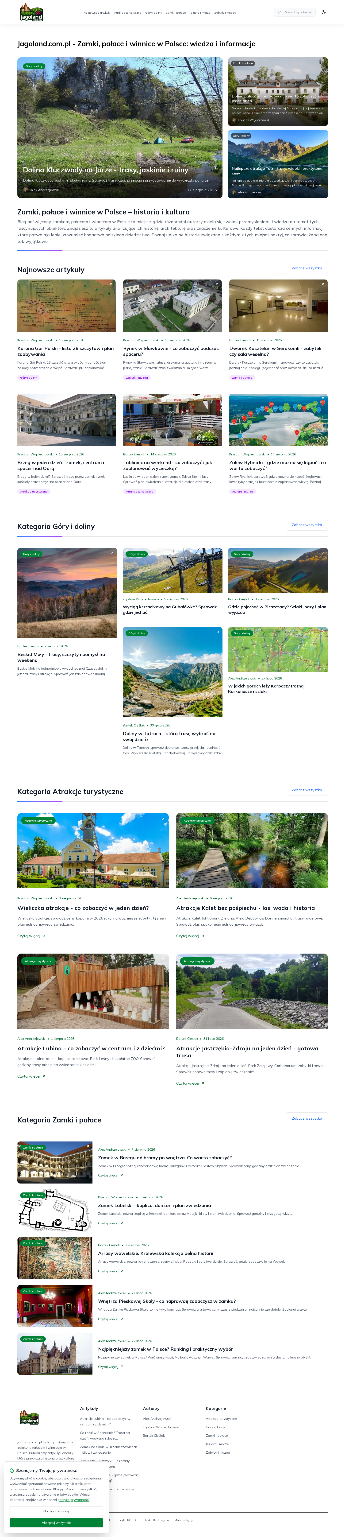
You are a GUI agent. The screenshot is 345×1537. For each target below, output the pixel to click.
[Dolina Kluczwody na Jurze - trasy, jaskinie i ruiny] (119, 127)
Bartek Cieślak (240, 340)
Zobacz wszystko (307, 268)
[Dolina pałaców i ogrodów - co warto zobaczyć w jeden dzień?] (278, 91)
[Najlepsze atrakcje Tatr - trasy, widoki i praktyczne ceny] (278, 164)
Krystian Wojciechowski (35, 340)
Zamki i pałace (176, 12)
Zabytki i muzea (225, 12)
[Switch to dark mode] (323, 12)
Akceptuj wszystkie (56, 1523)
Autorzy (151, 1408)
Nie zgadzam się (56, 1511)
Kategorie (216, 1408)
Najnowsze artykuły (97, 12)
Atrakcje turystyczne (128, 12)
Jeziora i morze (200, 12)
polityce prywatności (73, 1500)
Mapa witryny (184, 1520)
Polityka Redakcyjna (155, 1520)
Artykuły (89, 1408)
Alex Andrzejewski (242, 678)
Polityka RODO (126, 1520)
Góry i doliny (153, 12)
